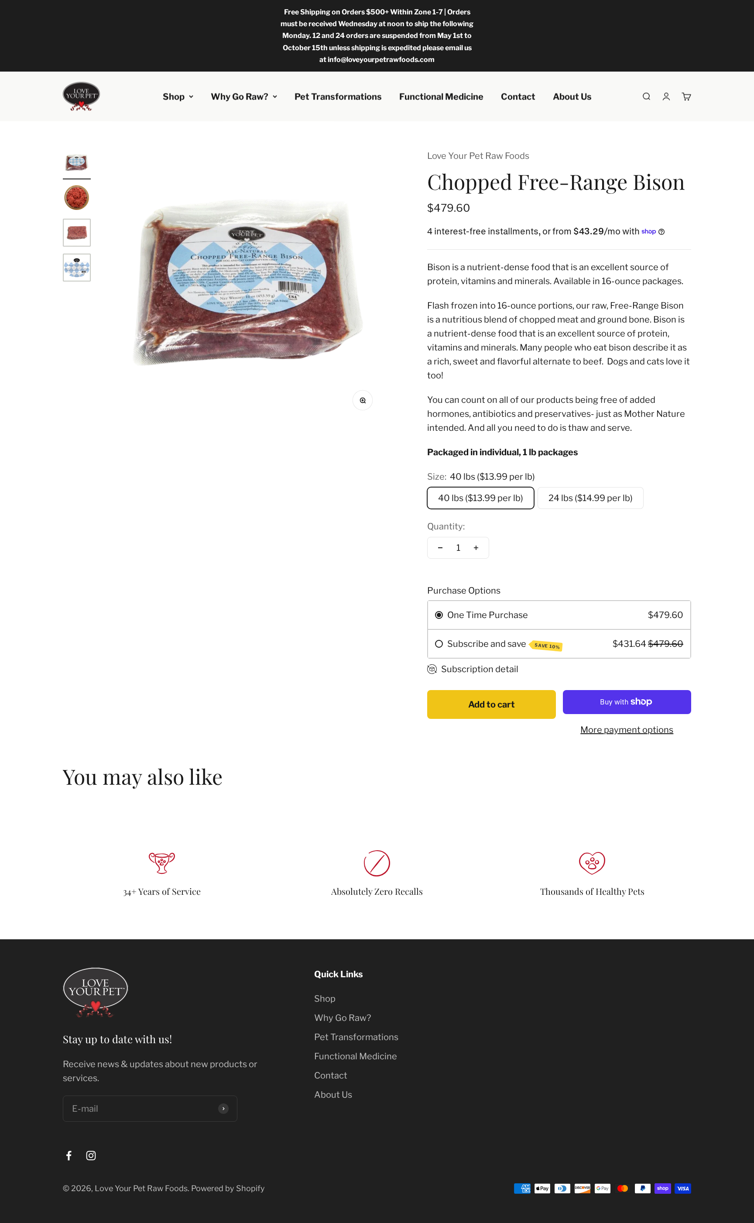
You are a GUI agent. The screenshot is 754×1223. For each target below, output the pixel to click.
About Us (572, 96)
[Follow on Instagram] (91, 1155)
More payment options (626, 730)
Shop (174, 96)
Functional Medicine (441, 96)
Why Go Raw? (239, 96)
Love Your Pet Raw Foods (478, 156)
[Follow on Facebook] (69, 1155)
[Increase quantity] (476, 547)
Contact (518, 96)
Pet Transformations (338, 96)
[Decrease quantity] (440, 547)
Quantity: (446, 526)
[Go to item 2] (77, 199)
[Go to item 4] (77, 269)
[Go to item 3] (77, 234)
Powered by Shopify (228, 1188)
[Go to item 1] (77, 164)
